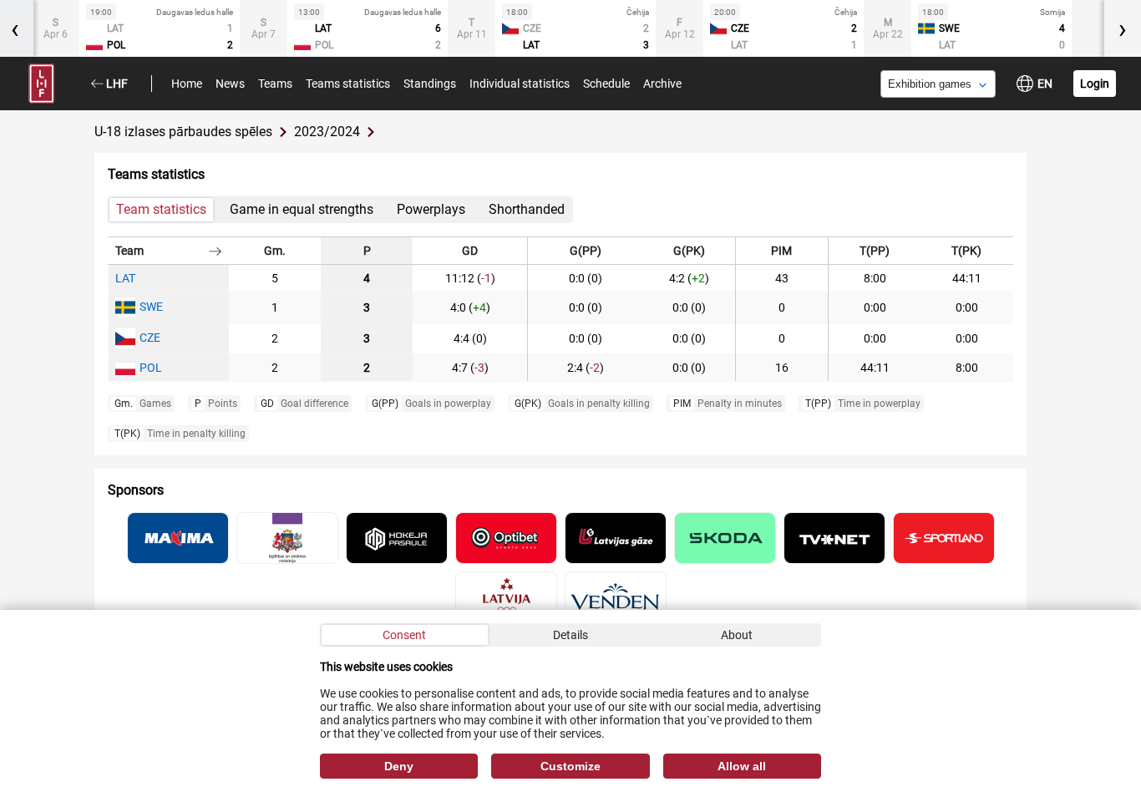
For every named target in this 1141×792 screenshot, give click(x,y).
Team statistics (161, 209)
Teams (275, 83)
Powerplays (431, 209)
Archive (662, 83)
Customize (570, 766)
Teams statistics (348, 83)
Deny (398, 766)
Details (570, 635)
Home (186, 83)
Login (1094, 83)
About (737, 635)
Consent (404, 635)
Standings (429, 83)
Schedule (606, 83)
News (230, 83)
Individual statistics (519, 83)
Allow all (742, 766)
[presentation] (1122, 28)
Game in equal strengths (301, 209)
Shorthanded (527, 209)
